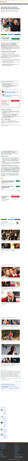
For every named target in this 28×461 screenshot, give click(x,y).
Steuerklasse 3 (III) (17, 446)
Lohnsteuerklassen (3, 446)
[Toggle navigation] (27, 2)
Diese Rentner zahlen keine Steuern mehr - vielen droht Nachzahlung (5, 431)
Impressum (16, 452)
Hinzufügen (15, 100)
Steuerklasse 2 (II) (16, 445)
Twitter (10, 34)
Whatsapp (4, 34)
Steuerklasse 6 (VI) (17, 449)
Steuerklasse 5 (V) (16, 448)
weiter (18, 186)
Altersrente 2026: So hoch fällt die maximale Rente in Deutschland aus (5, 425)
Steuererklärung (2, 445)
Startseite (2, 369)
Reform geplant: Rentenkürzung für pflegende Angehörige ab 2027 (5, 436)
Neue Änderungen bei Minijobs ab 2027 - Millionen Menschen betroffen (11, 92)
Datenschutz (16, 453)
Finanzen (13, 17)
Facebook (17, 34)
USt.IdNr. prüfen (2, 448)
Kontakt (1, 453)
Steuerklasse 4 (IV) (17, 447)
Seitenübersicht (2, 455)
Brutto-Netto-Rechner (15, 38)
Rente (16, 152)
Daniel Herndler (9, 17)
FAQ (1, 452)
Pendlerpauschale (2, 447)
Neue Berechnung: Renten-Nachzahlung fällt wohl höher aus (11, 96)
